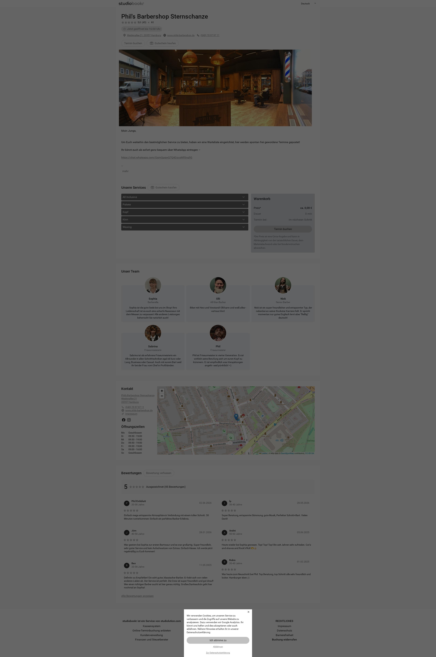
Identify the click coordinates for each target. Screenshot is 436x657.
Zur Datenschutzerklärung (218, 653)
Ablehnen (218, 646)
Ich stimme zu (218, 640)
